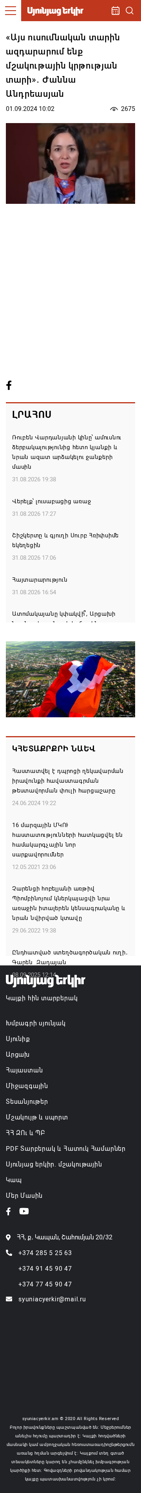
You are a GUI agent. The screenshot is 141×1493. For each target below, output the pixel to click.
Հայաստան (24, 1070)
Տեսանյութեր (27, 1101)
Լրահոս (32, 414)
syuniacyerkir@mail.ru (52, 1299)
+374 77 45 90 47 (45, 1284)
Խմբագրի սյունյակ (36, 1023)
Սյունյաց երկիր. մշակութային (54, 1164)
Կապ (14, 1180)
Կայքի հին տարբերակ (42, 998)
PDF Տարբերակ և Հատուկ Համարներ (66, 1148)
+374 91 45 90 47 (45, 1268)
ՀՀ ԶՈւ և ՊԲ (25, 1133)
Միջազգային (27, 1086)
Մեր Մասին (24, 1195)
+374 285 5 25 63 (45, 1253)
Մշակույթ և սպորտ (37, 1117)
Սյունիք (18, 1039)
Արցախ (18, 1054)
